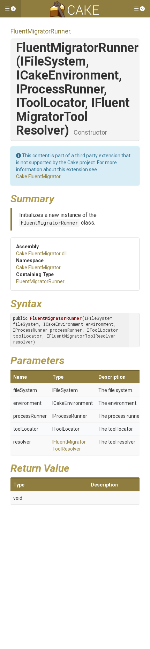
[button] (10, 8)
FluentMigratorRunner (40, 31)
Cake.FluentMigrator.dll (41, 253)
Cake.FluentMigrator (38, 176)
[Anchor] (59, 198)
